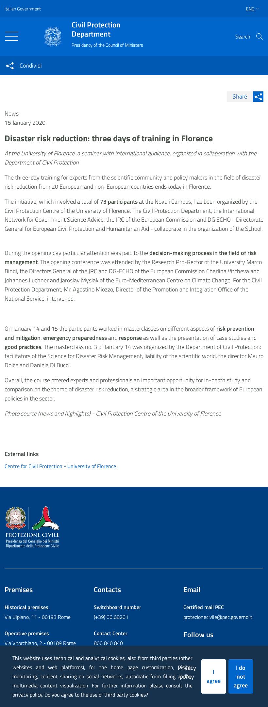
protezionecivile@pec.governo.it (217, 617)
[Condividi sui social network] (10, 65)
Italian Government (23, 8)
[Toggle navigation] (12, 36)
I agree (214, 676)
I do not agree (241, 676)
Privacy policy (187, 672)
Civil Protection (96, 29)
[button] (259, 36)
